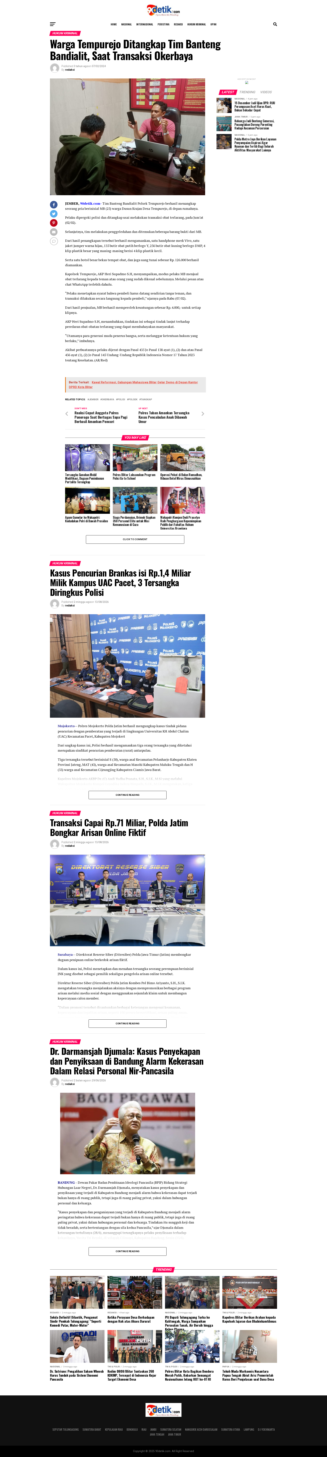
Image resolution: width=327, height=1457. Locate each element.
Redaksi (178, 24)
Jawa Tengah (157, 1434)
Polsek (132, 399)
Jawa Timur (174, 1434)
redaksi (70, 69)
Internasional (144, 24)
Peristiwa (163, 24)
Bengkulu (132, 1429)
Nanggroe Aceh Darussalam (201, 1429)
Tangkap (146, 399)
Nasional (126, 24)
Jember (93, 399)
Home (114, 24)
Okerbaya (108, 399)
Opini (213, 24)
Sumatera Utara (230, 1429)
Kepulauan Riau (114, 1429)
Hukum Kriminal (196, 24)
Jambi (153, 1429)
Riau (144, 1429)
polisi (121, 399)
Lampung (249, 1429)
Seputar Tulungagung (65, 1429)
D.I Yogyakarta (266, 1429)
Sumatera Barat (92, 1429)
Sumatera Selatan (170, 1429)
